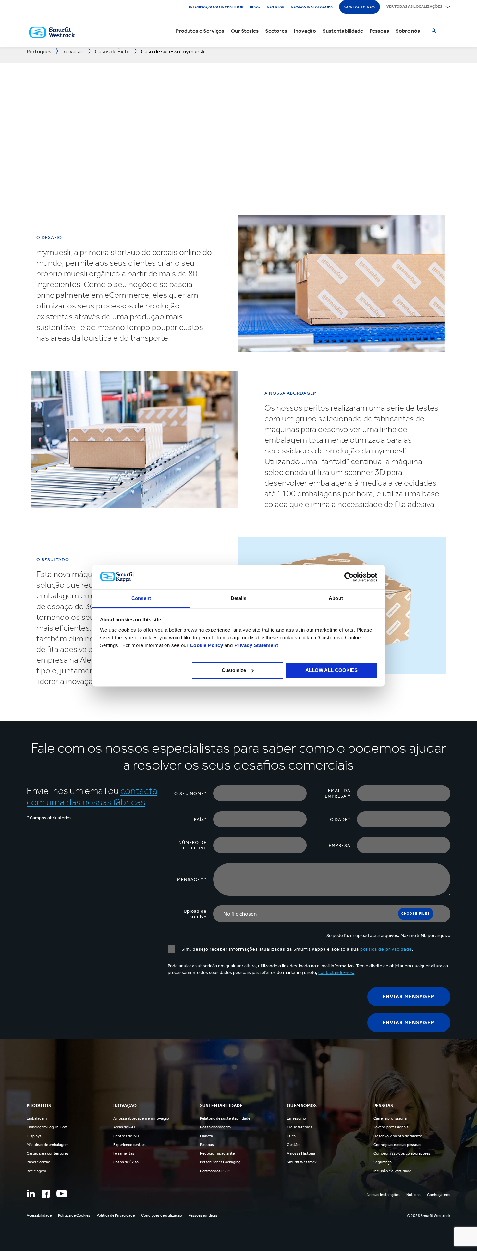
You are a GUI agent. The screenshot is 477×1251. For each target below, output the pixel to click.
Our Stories (245, 31)
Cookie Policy (206, 645)
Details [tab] (239, 598)
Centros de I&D (126, 1136)
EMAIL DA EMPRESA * (337, 793)
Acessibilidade (39, 1215)
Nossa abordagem (215, 1127)
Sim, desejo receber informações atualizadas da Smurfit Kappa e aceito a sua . (297, 949)
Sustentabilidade (343, 31)
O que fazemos (299, 1127)
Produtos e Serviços (200, 31)
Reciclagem (36, 1171)
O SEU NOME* (190, 793)
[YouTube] (61, 1193)
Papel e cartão (38, 1162)
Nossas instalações (312, 7)
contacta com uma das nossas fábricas (92, 796)
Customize (234, 670)
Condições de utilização (161, 1215)
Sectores (276, 31)
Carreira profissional (390, 1118)
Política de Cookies (74, 1215)
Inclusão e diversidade (392, 1171)
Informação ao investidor (216, 7)
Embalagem (37, 1118)
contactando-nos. (336, 972)
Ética (291, 1136)
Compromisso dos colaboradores (401, 1153)
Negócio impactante (217, 1153)
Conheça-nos (438, 1194)
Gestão (293, 1144)
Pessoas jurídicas (203, 1215)
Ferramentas (123, 1153)
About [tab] (336, 598)
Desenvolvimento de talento (397, 1136)
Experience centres (129, 1144)
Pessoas (379, 31)
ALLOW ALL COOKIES (331, 670)
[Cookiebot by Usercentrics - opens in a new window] (349, 577)
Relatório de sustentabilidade (225, 1118)
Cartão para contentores (47, 1153)
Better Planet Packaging (220, 1162)
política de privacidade (386, 949)
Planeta (206, 1136)
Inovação (305, 31)
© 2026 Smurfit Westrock (428, 1215)
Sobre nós (408, 31)
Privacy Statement (255, 645)
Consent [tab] (141, 598)
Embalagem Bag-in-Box (47, 1127)
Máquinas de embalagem (47, 1144)
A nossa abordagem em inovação (141, 1118)
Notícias (275, 7)
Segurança (382, 1162)
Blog (255, 7)
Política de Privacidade (116, 1215)
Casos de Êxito (126, 1162)
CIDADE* (340, 819)
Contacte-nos (359, 7)
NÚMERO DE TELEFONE (192, 845)
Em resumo (296, 1118)
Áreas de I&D (124, 1127)
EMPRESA (339, 845)
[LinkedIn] (31, 1193)
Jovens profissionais (391, 1127)
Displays (34, 1136)
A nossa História (301, 1153)
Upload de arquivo (195, 914)
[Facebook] (46, 1194)
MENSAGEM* (192, 879)
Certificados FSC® (215, 1171)
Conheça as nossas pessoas (397, 1144)
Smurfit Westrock (302, 1162)
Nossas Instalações (383, 1194)
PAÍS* (200, 819)
